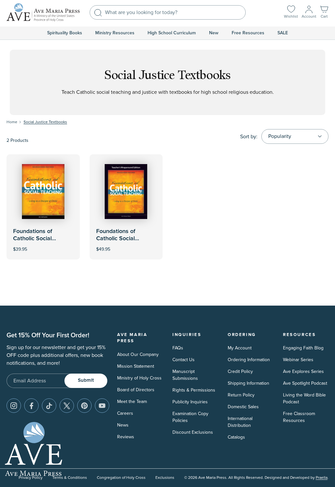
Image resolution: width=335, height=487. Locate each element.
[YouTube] (102, 405)
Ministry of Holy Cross (139, 378)
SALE (282, 33)
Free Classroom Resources (299, 417)
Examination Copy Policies (190, 417)
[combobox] (168, 12)
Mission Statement (135, 366)
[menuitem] (65, 33)
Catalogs (236, 437)
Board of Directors (135, 390)
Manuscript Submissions (185, 375)
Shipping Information (248, 383)
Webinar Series (298, 359)
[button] (324, 13)
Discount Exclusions (192, 432)
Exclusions (164, 477)
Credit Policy (240, 371)
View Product (126, 245)
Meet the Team (132, 401)
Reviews (125, 437)
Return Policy (241, 395)
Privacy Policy (31, 477)
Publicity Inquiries (190, 402)
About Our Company (138, 354)
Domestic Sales (243, 407)
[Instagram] (14, 405)
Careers (125, 413)
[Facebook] (31, 405)
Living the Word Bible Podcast (304, 398)
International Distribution (240, 422)
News (123, 425)
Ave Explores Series (303, 371)
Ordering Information (249, 359)
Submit (86, 380)
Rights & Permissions (193, 390)
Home (12, 122)
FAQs (177, 348)
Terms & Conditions (69, 477)
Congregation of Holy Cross (121, 477)
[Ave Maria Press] (43, 12)
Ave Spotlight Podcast (305, 383)
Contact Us (183, 359)
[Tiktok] (49, 405)
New (214, 33)
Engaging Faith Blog (303, 348)
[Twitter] (67, 405)
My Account (240, 348)
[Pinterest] (84, 405)
